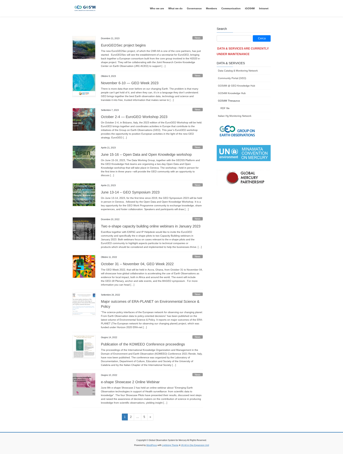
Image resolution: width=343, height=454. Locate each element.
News (197, 37)
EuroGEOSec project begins (123, 45)
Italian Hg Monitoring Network (234, 115)
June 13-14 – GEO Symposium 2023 (130, 192)
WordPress (151, 445)
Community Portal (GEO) (232, 78)
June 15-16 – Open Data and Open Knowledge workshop (146, 154)
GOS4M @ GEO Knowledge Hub (236, 85)
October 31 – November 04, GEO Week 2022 (137, 264)
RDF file (225, 108)
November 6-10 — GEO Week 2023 (129, 83)
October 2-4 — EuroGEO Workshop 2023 (134, 117)
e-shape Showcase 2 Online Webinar (130, 382)
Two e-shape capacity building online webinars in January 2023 (150, 226)
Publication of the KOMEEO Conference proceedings (143, 344)
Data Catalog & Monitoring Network (238, 70)
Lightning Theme (170, 445)
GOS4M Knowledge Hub (232, 93)
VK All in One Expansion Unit (195, 445)
